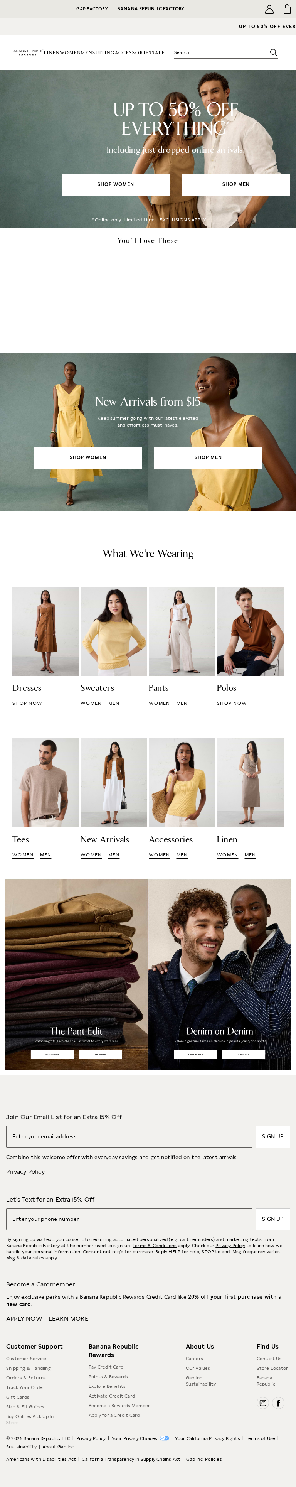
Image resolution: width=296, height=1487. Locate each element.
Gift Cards (17, 1397)
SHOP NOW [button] (27, 703)
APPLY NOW (24, 1318)
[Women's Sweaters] (114, 647)
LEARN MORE (68, 1318)
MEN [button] (114, 703)
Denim (222, 974)
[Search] (273, 52)
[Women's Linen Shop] (250, 798)
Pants (74, 974)
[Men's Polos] (250, 647)
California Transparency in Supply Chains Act (131, 1459)
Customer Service (26, 1358)
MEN (86, 53)
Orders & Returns (26, 1378)
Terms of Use (260, 1438)
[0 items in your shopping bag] (287, 9)
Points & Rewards (108, 1376)
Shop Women (52, 1054)
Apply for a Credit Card (114, 1415)
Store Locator (272, 1368)
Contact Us (269, 1358)
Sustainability (21, 1447)
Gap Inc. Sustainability (201, 1381)
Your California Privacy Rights (207, 1438)
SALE (158, 53)
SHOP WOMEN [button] (116, 184)
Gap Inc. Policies (204, 1459)
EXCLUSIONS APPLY (183, 220)
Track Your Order (25, 1387)
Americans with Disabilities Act (41, 1459)
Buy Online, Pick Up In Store (30, 1419)
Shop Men (99, 1054)
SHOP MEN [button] (236, 184)
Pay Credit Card (106, 1367)
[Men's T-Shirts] (45, 798)
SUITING (103, 53)
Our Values (198, 1368)
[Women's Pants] (182, 647)
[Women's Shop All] (148, 149)
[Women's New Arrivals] (148, 432)
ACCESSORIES (133, 53)
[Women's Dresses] (45, 647)
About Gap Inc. (58, 1447)
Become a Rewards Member (119, 1405)
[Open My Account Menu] (269, 9)
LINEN (52, 53)
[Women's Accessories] (182, 798)
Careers (194, 1358)
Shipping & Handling (28, 1368)
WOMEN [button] (91, 703)
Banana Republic (266, 1381)
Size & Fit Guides (25, 1406)
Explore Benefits (107, 1386)
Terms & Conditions (155, 1245)
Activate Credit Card (112, 1396)
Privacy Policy (25, 1171)
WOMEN (70, 53)
